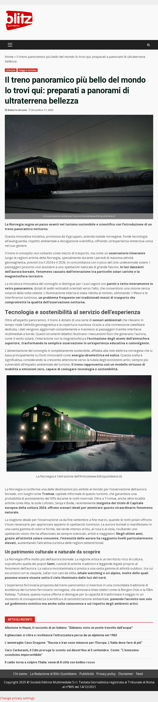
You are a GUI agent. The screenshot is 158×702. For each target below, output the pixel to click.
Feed (139, 674)
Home (9, 57)
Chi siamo (20, 674)
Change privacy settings (17, 698)
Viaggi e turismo (27, 70)
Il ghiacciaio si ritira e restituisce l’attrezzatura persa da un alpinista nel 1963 (61, 635)
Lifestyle (10, 70)
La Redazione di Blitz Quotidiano (53, 674)
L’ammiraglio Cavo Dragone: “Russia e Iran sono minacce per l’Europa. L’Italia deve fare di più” (73, 643)
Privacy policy (106, 674)
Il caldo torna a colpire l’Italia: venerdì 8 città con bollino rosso (50, 662)
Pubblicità (86, 674)
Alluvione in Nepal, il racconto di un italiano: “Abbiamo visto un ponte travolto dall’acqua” (69, 628)
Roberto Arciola (17, 110)
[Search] (148, 45)
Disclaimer (125, 674)
